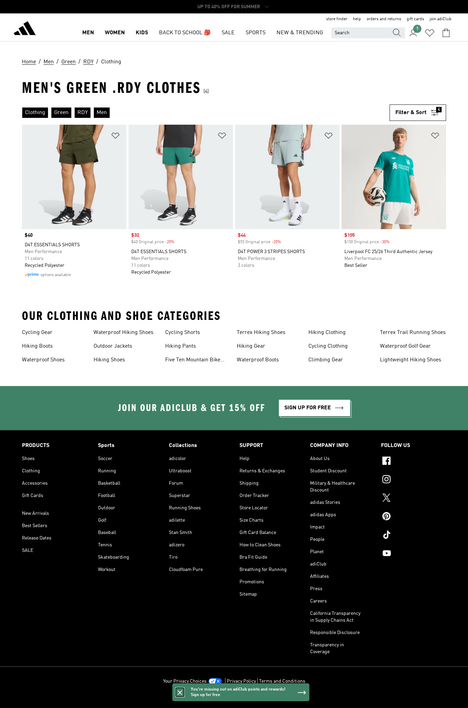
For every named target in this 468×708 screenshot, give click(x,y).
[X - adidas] (413, 498)
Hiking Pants (180, 346)
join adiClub (441, 19)
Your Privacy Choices (185, 681)
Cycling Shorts (182, 332)
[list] (206, 112)
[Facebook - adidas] (413, 461)
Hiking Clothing (327, 332)
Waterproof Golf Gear (405, 346)
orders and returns (384, 19)
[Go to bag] (446, 33)
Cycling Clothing (328, 346)
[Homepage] (25, 29)
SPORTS (256, 33)
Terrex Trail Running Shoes (413, 332)
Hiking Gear (251, 346)
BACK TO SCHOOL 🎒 (185, 33)
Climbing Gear (325, 360)
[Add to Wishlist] (115, 137)
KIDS (142, 33)
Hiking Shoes (109, 360)
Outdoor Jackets (113, 346)
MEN (88, 33)
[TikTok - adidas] (413, 535)
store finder (336, 19)
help (357, 19)
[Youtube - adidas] (413, 554)
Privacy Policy (241, 681)
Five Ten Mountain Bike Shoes (192, 360)
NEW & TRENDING (299, 33)
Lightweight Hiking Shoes (410, 360)
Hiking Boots (37, 346)
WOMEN (115, 33)
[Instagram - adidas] (413, 480)
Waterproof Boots (258, 360)
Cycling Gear (37, 332)
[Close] (180, 692)
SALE (228, 33)
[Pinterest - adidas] (413, 517)
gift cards (415, 19)
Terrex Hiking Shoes (261, 332)
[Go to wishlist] (429, 33)
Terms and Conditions (282, 681)
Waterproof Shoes (43, 360)
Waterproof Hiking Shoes (123, 332)
